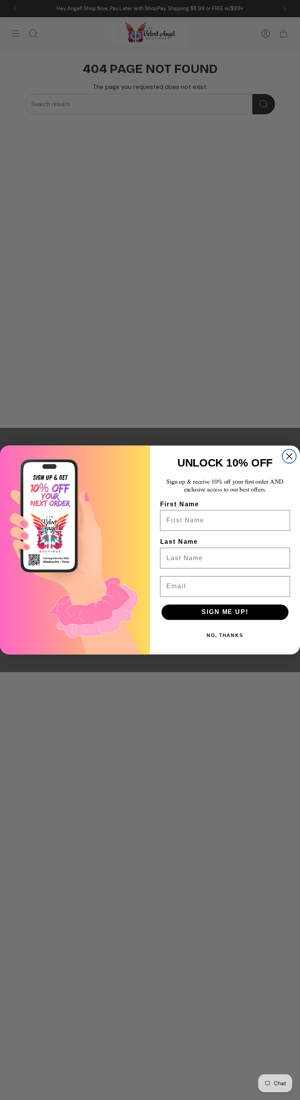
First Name (179, 504)
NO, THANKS (225, 635)
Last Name (179, 541)
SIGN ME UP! (225, 612)
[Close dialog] (289, 456)
